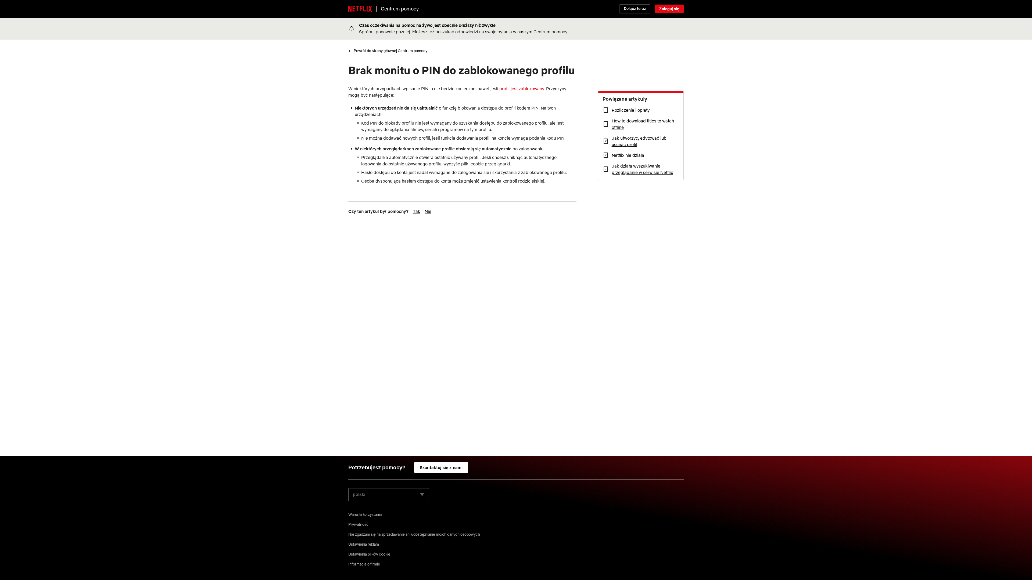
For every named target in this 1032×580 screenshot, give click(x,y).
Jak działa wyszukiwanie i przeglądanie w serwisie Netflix (642, 169)
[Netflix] (360, 9)
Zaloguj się (669, 8)
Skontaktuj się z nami (441, 467)
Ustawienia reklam (363, 544)
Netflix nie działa (628, 155)
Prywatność (358, 524)
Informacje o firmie (364, 564)
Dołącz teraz (635, 8)
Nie (428, 211)
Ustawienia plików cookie (369, 554)
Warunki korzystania (365, 514)
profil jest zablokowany (521, 88)
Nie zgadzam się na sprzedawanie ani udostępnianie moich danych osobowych (414, 534)
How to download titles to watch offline (643, 124)
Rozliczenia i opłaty (631, 110)
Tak (416, 211)
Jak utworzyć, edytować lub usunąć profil (639, 141)
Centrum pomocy (400, 9)
